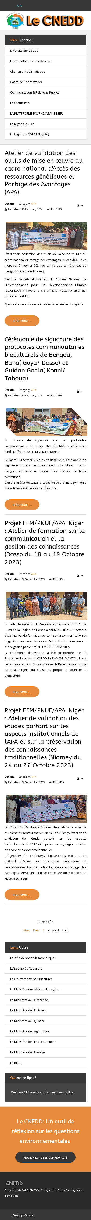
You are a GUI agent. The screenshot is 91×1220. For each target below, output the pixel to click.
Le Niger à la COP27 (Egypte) (29, 134)
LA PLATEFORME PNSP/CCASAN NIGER (36, 113)
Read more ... (22, 321)
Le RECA (15, 1063)
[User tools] (79, 206)
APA (33, 203)
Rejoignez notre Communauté (45, 1157)
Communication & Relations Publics (34, 92)
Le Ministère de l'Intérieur (28, 1010)
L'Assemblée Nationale (26, 968)
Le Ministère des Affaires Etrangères (35, 989)
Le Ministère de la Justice (27, 1021)
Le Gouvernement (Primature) (31, 979)
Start (26, 930)
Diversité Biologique (24, 50)
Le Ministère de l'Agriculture (29, 1031)
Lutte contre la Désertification (30, 61)
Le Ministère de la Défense (29, 1000)
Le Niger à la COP (22, 124)
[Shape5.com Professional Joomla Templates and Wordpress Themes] (14, 1183)
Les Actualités (19, 103)
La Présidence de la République (32, 958)
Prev (36, 930)
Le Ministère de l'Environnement (33, 1042)
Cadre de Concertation (26, 82)
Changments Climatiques (27, 71)
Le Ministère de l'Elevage (27, 1052)
